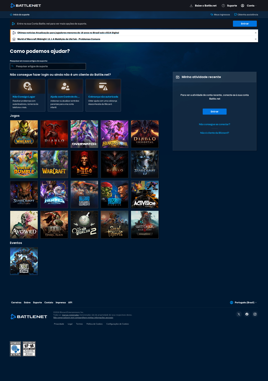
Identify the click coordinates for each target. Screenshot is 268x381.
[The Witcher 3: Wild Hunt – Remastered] (145, 225)
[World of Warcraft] (24, 134)
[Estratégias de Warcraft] (54, 164)
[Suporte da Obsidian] (24, 225)
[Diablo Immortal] (145, 134)
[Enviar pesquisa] (12, 66)
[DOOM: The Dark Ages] (54, 225)
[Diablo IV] (54, 134)
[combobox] (48, 66)
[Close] (255, 32)
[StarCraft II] (145, 164)
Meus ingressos (222, 14)
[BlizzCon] (24, 261)
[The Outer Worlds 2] (84, 225)
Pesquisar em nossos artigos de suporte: (29, 61)
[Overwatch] (84, 134)
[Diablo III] (114, 164)
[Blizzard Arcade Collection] (84, 194)
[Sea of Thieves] (114, 225)
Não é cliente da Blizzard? (214, 132)
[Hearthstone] (114, 134)
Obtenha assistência (247, 14)
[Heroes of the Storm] (54, 194)
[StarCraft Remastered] (24, 194)
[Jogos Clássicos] (114, 194)
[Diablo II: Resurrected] (84, 164)
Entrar (245, 23)
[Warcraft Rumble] (24, 164)
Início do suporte (21, 14)
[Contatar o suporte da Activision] (145, 194)
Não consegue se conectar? (214, 124)
